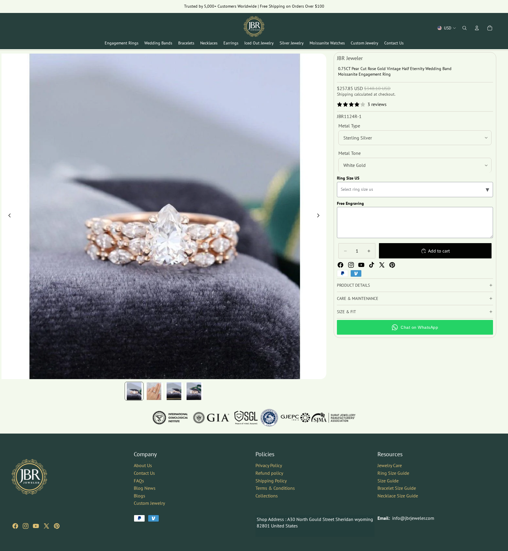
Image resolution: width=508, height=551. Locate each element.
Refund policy (269, 473)
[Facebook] (340, 264)
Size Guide (388, 480)
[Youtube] (361, 264)
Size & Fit (346, 311)
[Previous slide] (7, 216)
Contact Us (144, 473)
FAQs (139, 480)
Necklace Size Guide (397, 496)
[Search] (464, 27)
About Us (143, 465)
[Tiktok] (371, 264)
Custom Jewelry (149, 503)
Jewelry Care (389, 465)
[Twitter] (381, 264)
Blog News (145, 488)
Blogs (139, 496)
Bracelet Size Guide (396, 488)
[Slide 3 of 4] (174, 391)
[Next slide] (319, 216)
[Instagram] (351, 264)
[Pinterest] (392, 264)
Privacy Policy (268, 465)
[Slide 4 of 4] (194, 391)
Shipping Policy (271, 480)
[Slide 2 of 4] (154, 391)
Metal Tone (349, 153)
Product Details (353, 285)
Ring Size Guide (393, 473)
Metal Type (349, 126)
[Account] (476, 27)
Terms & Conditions (275, 488)
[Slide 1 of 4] (134, 391)
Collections (266, 496)
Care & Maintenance (357, 298)
